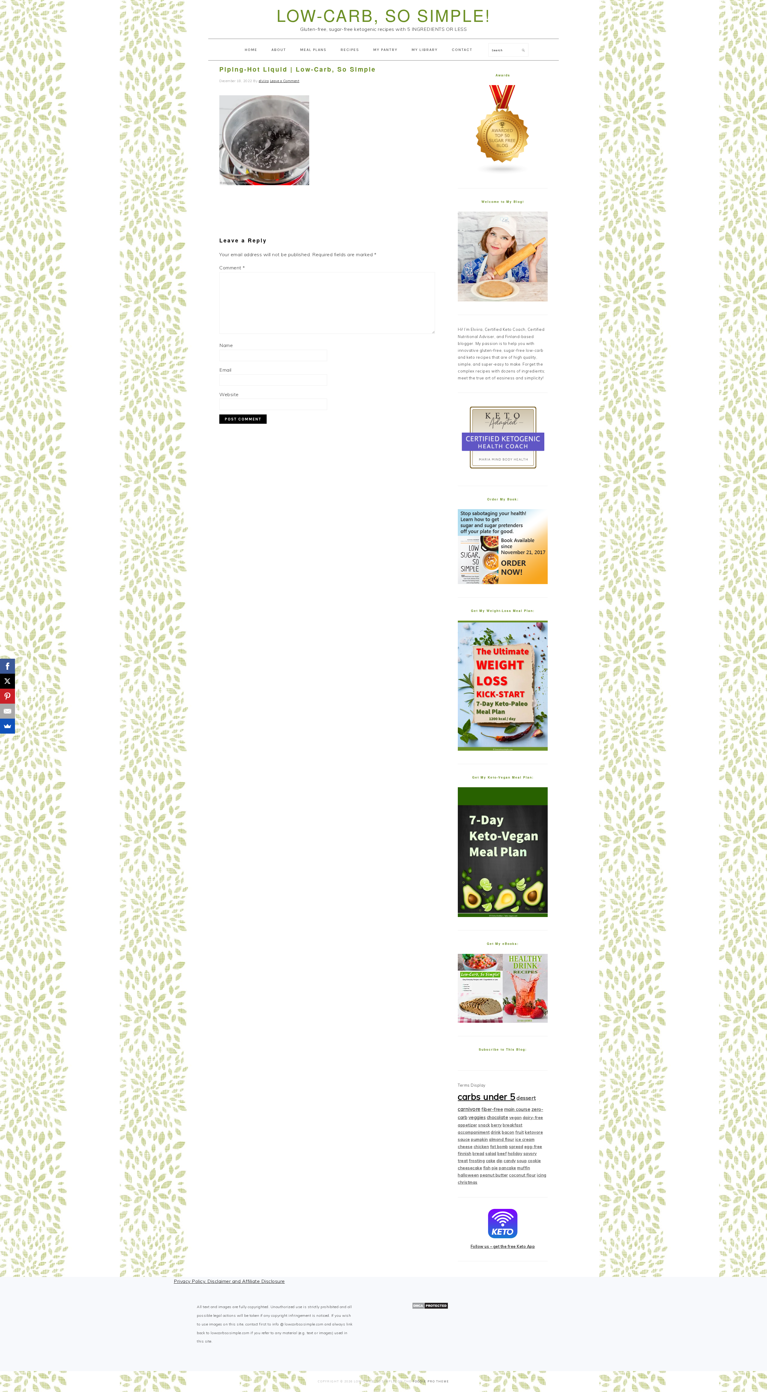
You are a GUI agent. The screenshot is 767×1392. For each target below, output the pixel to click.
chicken (481, 1146)
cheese (465, 1146)
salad (490, 1153)
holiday (515, 1153)
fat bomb (499, 1146)
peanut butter (494, 1175)
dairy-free (533, 1117)
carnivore (469, 1109)
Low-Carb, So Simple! (384, 15)
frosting (477, 1160)
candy (510, 1160)
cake (491, 1160)
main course (517, 1109)
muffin (523, 1167)
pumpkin (479, 1139)
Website (229, 394)
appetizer (467, 1125)
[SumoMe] (7, 726)
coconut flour (522, 1175)
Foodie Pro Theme (431, 1381)
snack (484, 1125)
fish (487, 1167)
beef (502, 1153)
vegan (515, 1117)
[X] (7, 681)
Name (226, 345)
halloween (468, 1175)
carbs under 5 (487, 1096)
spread (516, 1146)
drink (496, 1132)
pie (495, 1167)
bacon (508, 1132)
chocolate (497, 1117)
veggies (477, 1117)
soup (522, 1160)
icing (541, 1175)
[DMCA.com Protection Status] (430, 1307)
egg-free (533, 1146)
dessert (526, 1097)
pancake (507, 1167)
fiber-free (492, 1109)
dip (499, 1160)
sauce (464, 1139)
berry (496, 1125)
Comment (232, 268)
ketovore (534, 1132)
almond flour (501, 1139)
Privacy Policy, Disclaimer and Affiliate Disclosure (229, 1281)
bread (478, 1153)
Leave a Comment (285, 81)
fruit (519, 1132)
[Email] (7, 711)
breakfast (513, 1125)
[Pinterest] (7, 696)
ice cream (525, 1139)
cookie (534, 1160)
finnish (465, 1153)
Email (225, 370)
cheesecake (470, 1167)
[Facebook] (7, 666)
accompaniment (474, 1132)
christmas (468, 1182)
